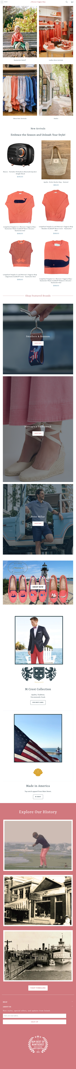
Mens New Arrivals (20, 92)
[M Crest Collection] (38, 649)
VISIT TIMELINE (38, 988)
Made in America (38, 786)
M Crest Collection (38, 689)
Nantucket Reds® (20, 34)
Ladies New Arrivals (56, 34)
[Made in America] (38, 746)
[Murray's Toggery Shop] (38, 2)
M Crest (38, 796)
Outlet (56, 92)
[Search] (67, 2)
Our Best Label (38, 702)
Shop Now (38, 587)
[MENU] (1, 2)
